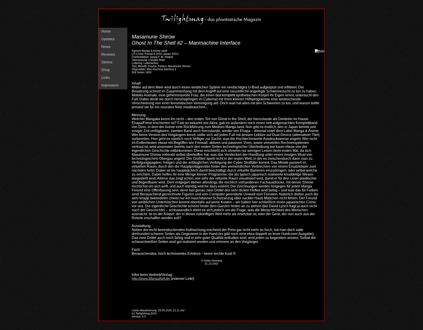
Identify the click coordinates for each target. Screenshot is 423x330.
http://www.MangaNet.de (151, 278)
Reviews (108, 54)
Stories (106, 62)
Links (105, 77)
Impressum (110, 85)
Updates (108, 39)
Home (106, 31)
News (105, 47)
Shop (105, 70)
